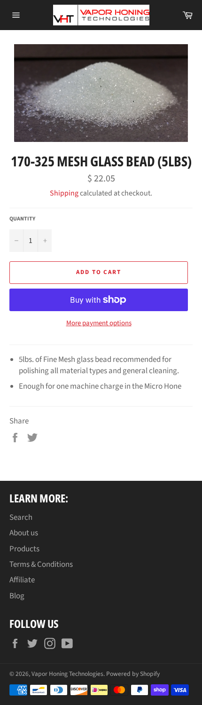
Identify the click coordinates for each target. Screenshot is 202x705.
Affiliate (22, 580)
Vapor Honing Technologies (67, 673)
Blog (16, 596)
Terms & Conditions (41, 564)
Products (24, 549)
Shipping (64, 193)
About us (23, 533)
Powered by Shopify (133, 673)
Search (20, 517)
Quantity (22, 219)
